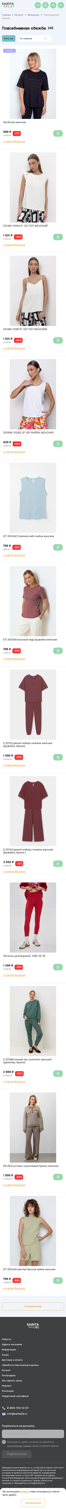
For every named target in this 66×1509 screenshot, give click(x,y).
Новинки (6, 1385)
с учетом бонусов (14, 141)
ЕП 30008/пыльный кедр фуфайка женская (30, 639)
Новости (6, 1339)
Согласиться (33, 1503)
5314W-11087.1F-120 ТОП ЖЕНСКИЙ (25, 329)
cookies (24, 1491)
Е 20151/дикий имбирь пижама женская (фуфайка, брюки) (27, 745)
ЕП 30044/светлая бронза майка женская (29, 1269)
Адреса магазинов (12, 1344)
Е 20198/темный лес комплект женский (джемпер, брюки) (27, 1061)
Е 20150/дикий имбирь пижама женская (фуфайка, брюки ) (28, 851)
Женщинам (33, 14)
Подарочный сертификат (15, 1396)
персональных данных (19, 1445)
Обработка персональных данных (20, 1365)
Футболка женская (14, 122)
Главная (6, 14)
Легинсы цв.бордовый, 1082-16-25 (24, 956)
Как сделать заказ (12, 1380)
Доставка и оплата (12, 1359)
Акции (5, 1354)
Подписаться (16, 1454)
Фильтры (8, 38)
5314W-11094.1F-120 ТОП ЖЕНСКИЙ (25, 225)
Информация (9, 1349)
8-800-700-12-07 (18, 1408)
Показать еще (33, 1306)
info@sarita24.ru (17, 1413)
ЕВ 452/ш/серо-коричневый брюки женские (30, 1166)
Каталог (19, 14)
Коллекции (8, 1390)
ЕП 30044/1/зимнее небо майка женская (28, 536)
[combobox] (21, 38)
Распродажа (9, 1375)
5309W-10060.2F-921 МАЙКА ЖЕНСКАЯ (28, 432)
